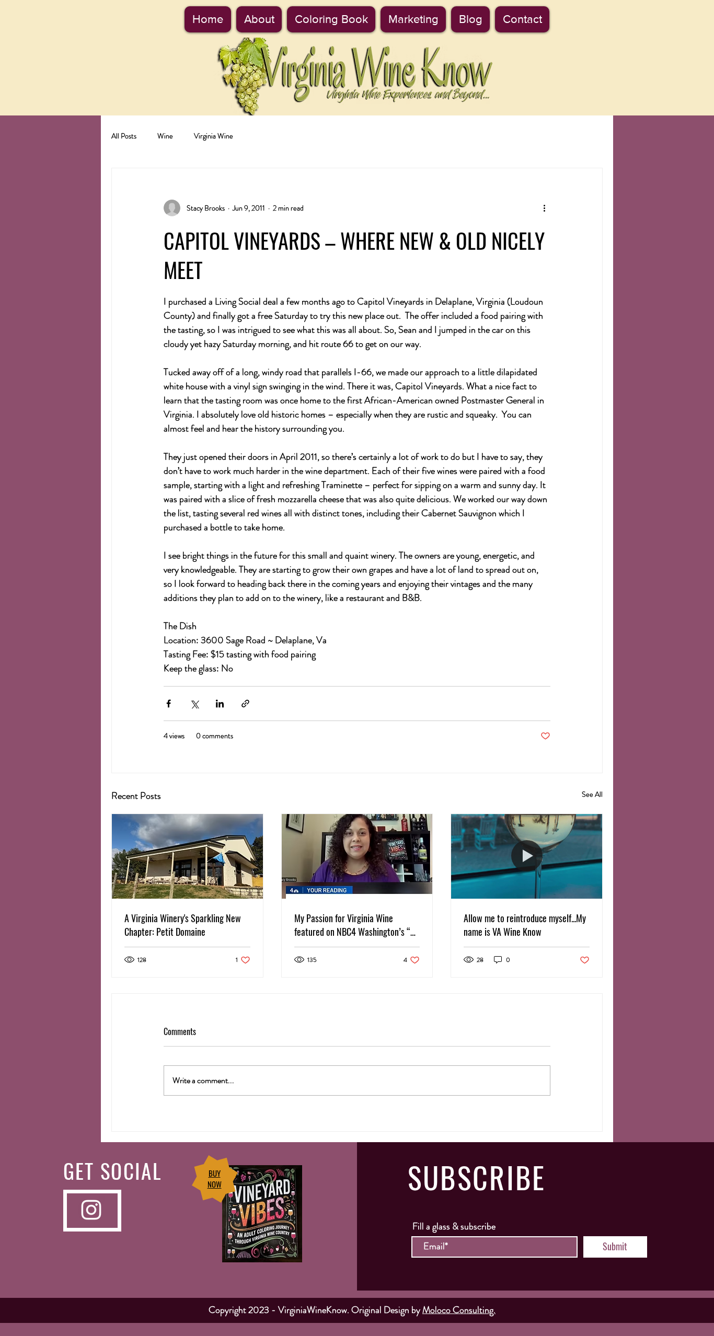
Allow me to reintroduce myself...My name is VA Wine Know (525, 924)
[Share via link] (245, 703)
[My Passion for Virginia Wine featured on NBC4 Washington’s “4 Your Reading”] (357, 856)
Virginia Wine (213, 136)
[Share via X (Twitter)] (194, 703)
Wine (165, 136)
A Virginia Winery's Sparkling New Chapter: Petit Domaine (182, 924)
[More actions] (544, 208)
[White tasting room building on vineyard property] (187, 856)
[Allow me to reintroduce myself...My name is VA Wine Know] (526, 856)
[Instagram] (91, 1209)
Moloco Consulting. (459, 1310)
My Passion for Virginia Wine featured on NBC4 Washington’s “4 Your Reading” (354, 924)
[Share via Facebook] (169, 703)
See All (592, 794)
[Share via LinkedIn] (220, 703)
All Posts (123, 136)
